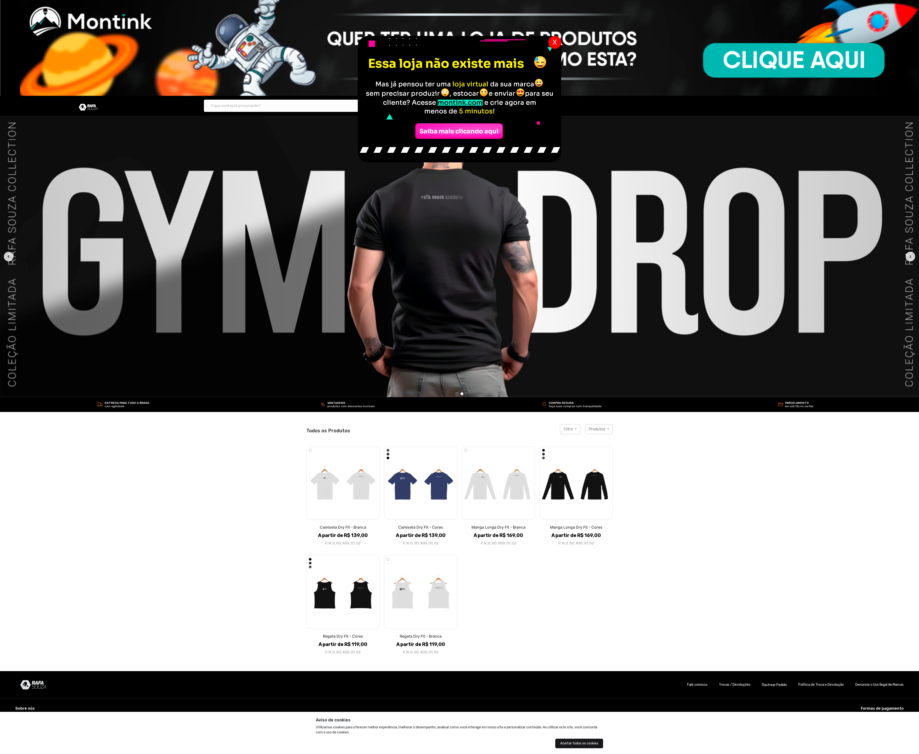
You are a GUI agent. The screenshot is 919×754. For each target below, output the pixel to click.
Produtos (597, 429)
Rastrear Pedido (774, 685)
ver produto (343, 482)
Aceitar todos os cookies (579, 743)
